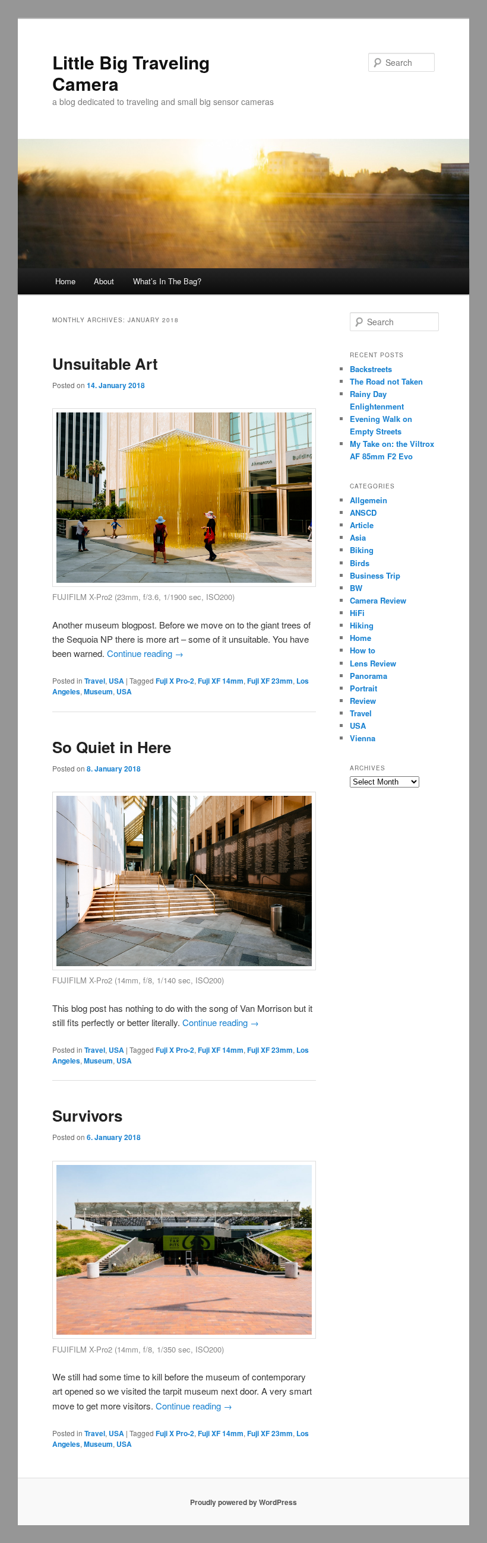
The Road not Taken (386, 381)
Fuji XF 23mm (270, 680)
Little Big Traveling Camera (131, 72)
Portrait (363, 688)
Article (362, 525)
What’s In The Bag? (167, 281)
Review (363, 700)
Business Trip (375, 575)
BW (356, 587)
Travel (94, 680)
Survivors (87, 1115)
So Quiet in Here (111, 747)
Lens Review (373, 663)
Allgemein (368, 500)
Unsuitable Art (105, 363)
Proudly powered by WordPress (243, 1502)
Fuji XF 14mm (221, 680)
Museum (98, 691)
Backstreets (371, 368)
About (104, 281)
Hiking (362, 625)
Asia (358, 537)
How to (362, 650)
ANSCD (363, 512)
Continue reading (145, 653)
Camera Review (378, 600)
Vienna (362, 738)
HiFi (357, 612)
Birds (359, 563)
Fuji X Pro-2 (175, 680)
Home (65, 281)
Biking (362, 549)
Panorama (368, 675)
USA (116, 680)
